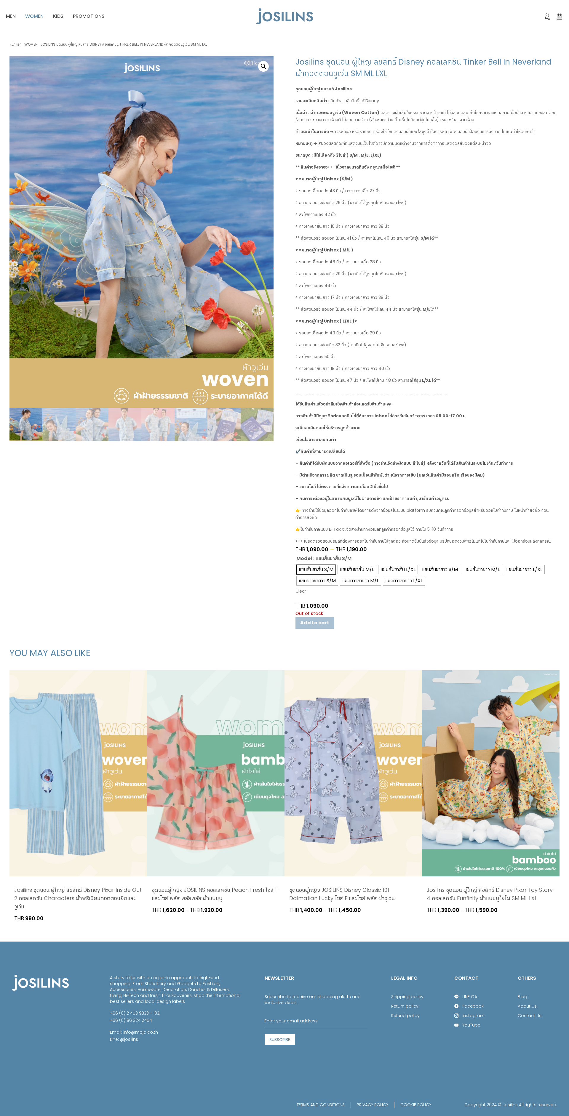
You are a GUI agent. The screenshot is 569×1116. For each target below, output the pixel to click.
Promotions (89, 16)
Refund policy (405, 1016)
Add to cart (314, 622)
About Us (527, 1006)
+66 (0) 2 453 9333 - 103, (135, 1013)
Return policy (404, 1006)
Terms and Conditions (321, 1105)
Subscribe (279, 1040)
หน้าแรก (15, 44)
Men (11, 16)
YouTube (471, 1025)
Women (34, 16)
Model (304, 558)
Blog (522, 997)
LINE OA (469, 997)
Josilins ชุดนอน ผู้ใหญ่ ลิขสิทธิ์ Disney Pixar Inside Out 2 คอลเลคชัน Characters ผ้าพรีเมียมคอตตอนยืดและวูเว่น (78, 898)
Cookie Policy (415, 1105)
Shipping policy (407, 997)
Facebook (473, 1006)
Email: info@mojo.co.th (134, 1032)
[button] (263, 66)
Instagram (473, 1016)
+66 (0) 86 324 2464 (131, 1020)
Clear (300, 591)
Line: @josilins (124, 1039)
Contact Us (529, 1016)
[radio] (316, 569)
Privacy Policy (372, 1105)
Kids (58, 16)
